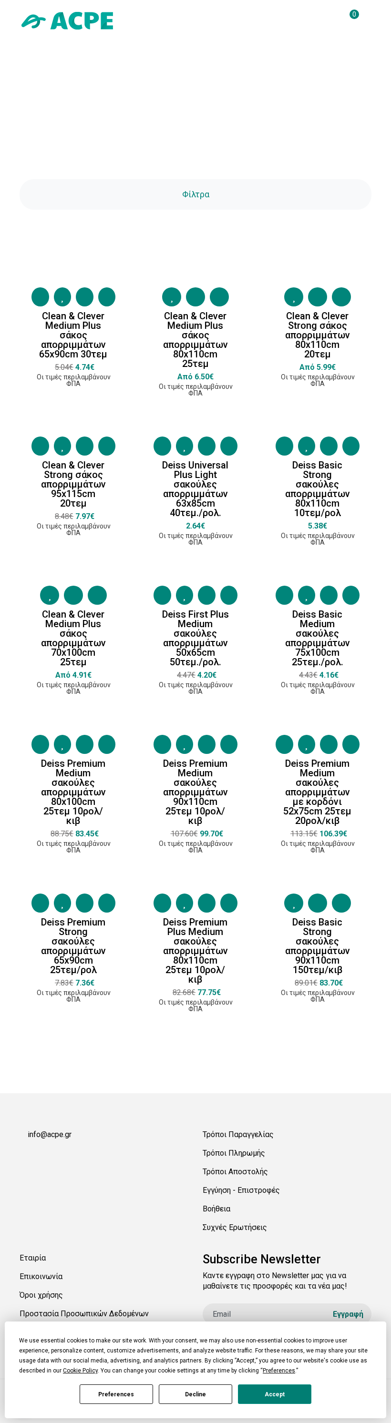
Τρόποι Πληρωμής (234, 1153)
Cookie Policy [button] (80, 1370)
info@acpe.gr (50, 1134)
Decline (195, 1394)
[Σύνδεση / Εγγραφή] (309, 20)
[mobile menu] (367, 20)
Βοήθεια (216, 1208)
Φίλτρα (195, 194)
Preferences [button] (279, 1370)
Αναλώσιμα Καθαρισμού (209, 128)
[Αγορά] (40, 296)
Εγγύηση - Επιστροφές (241, 1190)
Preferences (116, 1394)
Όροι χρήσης (41, 1295)
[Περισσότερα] (107, 296)
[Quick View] (84, 296)
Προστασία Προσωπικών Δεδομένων (84, 1313)
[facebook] (23, 1156)
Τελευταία (229, 1099)
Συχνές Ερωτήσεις (235, 1227)
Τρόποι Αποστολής (235, 1171)
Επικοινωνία (41, 1276)
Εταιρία (33, 1257)
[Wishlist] (63, 296)
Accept (275, 1394)
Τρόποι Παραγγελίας (238, 1134)
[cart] (348, 20)
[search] (328, 20)
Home (150, 128)
